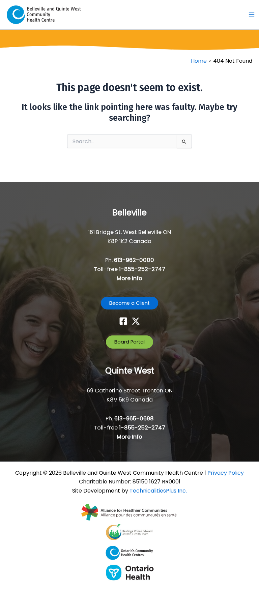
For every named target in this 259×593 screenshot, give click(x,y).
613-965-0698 (134, 418)
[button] (129, 303)
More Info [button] (129, 278)
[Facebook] (123, 321)
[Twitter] (136, 321)
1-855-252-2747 (142, 269)
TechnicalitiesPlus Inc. (158, 491)
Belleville (129, 212)
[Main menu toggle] (251, 14)
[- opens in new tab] (129, 511)
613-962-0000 (134, 260)
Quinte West (129, 370)
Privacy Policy (225, 473)
